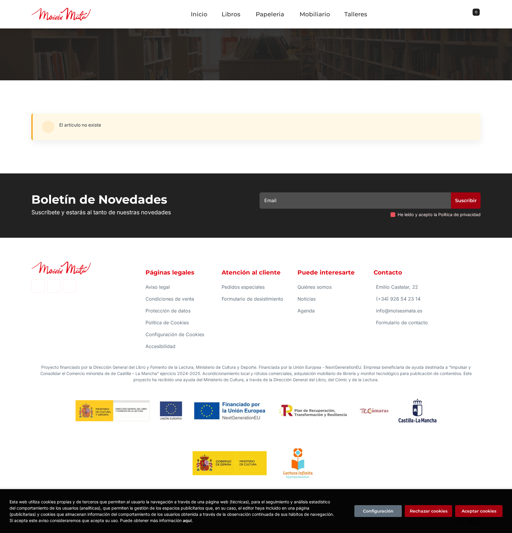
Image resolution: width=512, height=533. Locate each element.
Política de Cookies (167, 322)
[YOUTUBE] (69, 286)
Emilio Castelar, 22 (397, 287)
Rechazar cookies (428, 511)
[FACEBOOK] (38, 286)
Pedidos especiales (243, 287)
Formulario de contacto (402, 322)
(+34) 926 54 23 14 (398, 299)
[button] (474, 14)
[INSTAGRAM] (53, 286)
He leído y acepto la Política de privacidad (439, 214)
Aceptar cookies (479, 511)
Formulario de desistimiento (252, 299)
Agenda (306, 311)
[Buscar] (468, 14)
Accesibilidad (160, 346)
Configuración (378, 511)
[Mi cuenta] (479, 14)
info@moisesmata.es (399, 311)
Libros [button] (231, 14)
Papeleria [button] (270, 14)
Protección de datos (168, 311)
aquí (187, 520)
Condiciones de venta (169, 299)
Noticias (306, 299)
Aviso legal (157, 287)
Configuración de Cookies (174, 334)
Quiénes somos (314, 287)
